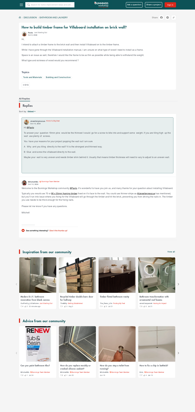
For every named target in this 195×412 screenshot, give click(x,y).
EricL (142, 372)
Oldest (31, 111)
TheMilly (63, 303)
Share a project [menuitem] (153, 5)
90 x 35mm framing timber (64, 193)
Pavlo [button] (30, 33)
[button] (24, 34)
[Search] (28, 4)
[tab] (24, 98)
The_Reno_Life (106, 303)
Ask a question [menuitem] (134, 5)
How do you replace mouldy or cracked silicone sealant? (75, 367)
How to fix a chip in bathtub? (154, 365)
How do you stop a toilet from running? (114, 367)
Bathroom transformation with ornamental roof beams (154, 298)
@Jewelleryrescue (146, 193)
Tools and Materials (32, 77)
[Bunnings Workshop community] (101, 4)
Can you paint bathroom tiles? (35, 365)
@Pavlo (30, 127)
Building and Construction (58, 77)
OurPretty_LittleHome (30, 303)
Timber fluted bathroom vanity (114, 296)
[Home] (20, 17)
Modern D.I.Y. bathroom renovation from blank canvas (35, 298)
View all (171, 252)
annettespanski (146, 303)
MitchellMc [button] (33, 182)
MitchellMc (25, 372)
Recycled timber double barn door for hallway (76, 298)
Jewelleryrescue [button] (37, 121)
